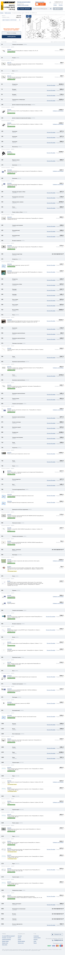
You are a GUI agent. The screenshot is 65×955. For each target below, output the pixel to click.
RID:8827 (9, 566)
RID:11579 (9, 494)
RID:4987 (9, 541)
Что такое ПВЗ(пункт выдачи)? (8, 935)
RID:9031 (9, 151)
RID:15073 (9, 217)
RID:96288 (9, 245)
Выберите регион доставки (23, 5)
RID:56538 (9, 270)
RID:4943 (9, 408)
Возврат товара (5, 941)
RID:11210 (9, 501)
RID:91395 (9, 649)
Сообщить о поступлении (58, 110)
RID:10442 (9, 715)
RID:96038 (9, 319)
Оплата (19, 937)
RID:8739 (9, 642)
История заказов (21, 941)
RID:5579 (9, 470)
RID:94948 (9, 169)
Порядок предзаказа (6, 939)
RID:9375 (9, 848)
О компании (36, 935)
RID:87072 (9, 688)
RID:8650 (9, 49)
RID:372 (9, 628)
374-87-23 (58, 2)
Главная (1, 12)
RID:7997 (9, 662)
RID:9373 (9, 780)
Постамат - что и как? (6, 937)
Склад (35, 941)
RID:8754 (9, 827)
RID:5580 (9, 348)
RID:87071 (9, 675)
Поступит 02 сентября (50, 616)
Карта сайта (4, 944)
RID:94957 (9, 183)
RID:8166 (9, 559)
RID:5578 (9, 452)
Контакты (35, 939)
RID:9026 (9, 109)
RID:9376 (9, 767)
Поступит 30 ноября (51, 85)
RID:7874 (9, 385)
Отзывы (19, 939)
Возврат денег (5, 942)
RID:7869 (9, 615)
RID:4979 (9, 514)
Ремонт (35, 942)
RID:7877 (9, 895)
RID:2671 (9, 738)
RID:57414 (9, 264)
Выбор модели (8, 12)
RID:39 (8, 581)
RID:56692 (9, 702)
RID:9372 (9, 841)
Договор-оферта (37, 937)
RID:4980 (9, 527)
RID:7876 (9, 366)
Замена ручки (21, 942)
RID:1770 (9, 62)
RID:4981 (9, 595)
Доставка (20, 935)
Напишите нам (57, 934)
